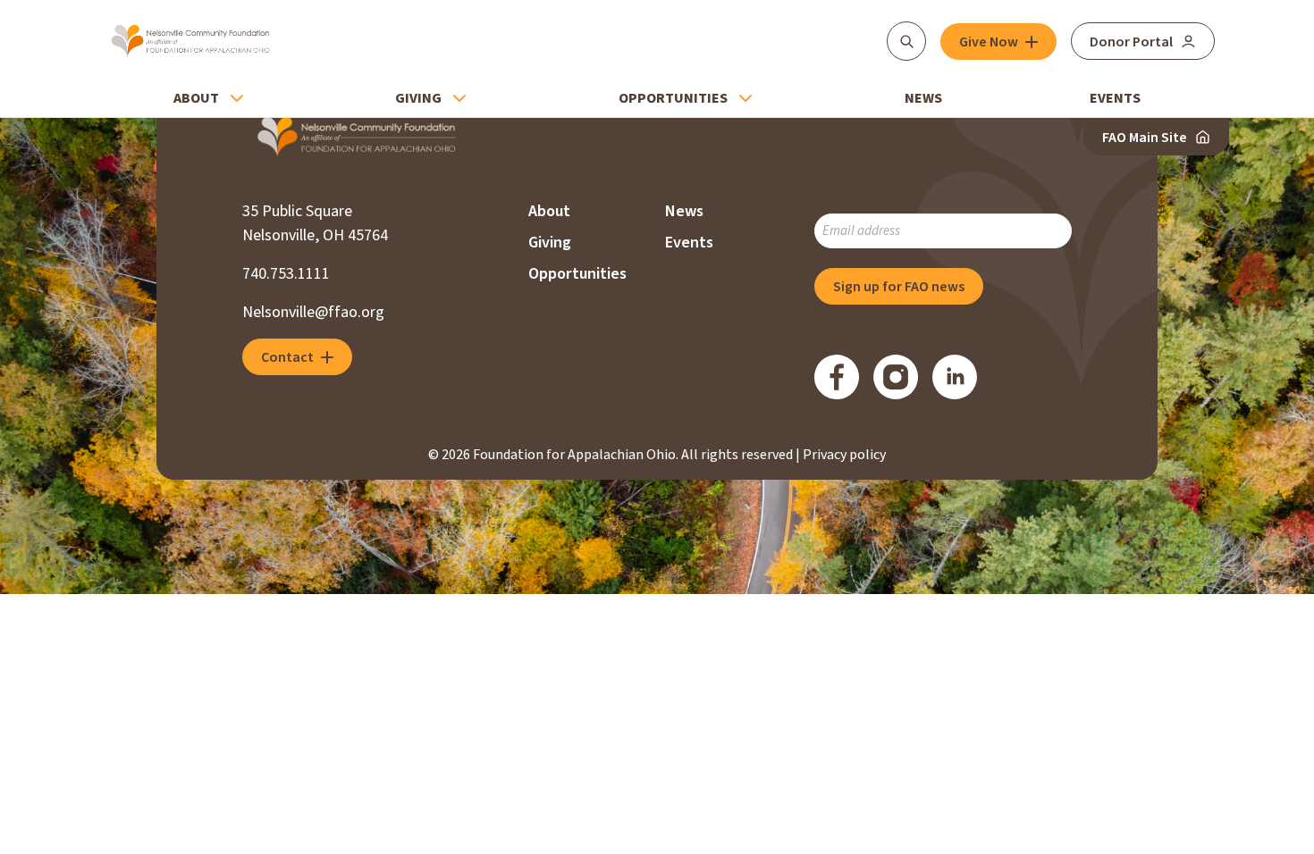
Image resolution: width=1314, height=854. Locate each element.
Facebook (836, 377)
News (923, 98)
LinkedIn (954, 377)
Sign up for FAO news (898, 287)
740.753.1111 (286, 274)
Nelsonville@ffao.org (313, 312)
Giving (418, 98)
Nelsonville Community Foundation (190, 41)
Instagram (895, 377)
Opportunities (673, 98)
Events (1115, 98)
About (196, 98)
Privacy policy (844, 455)
